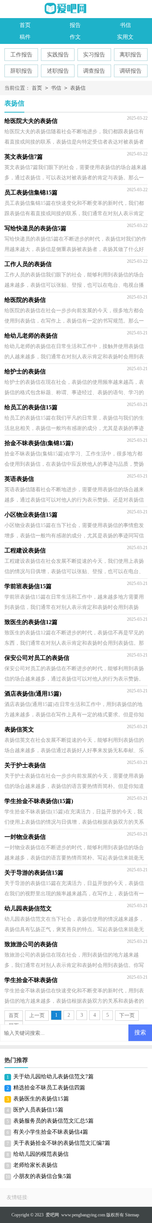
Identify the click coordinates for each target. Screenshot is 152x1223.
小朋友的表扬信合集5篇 (42, 1176)
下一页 (127, 1015)
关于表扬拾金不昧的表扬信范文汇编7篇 (61, 1143)
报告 (75, 25)
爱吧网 (52, 1214)
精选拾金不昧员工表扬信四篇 (49, 1088)
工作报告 (21, 55)
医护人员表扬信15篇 (38, 1110)
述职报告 (58, 71)
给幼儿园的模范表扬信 (41, 1154)
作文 (75, 37)
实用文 (125, 37)
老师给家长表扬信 (35, 1165)
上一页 (37, 1015)
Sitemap (132, 1214)
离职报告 (131, 55)
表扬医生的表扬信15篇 (41, 1099)
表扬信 (78, 88)
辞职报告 (21, 71)
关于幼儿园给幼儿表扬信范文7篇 (53, 1076)
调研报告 (131, 71)
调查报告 (94, 71)
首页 (25, 25)
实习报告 (94, 55)
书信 (125, 25)
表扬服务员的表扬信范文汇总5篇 (53, 1121)
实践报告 (58, 55)
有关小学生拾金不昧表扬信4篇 (50, 1132)
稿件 (25, 37)
